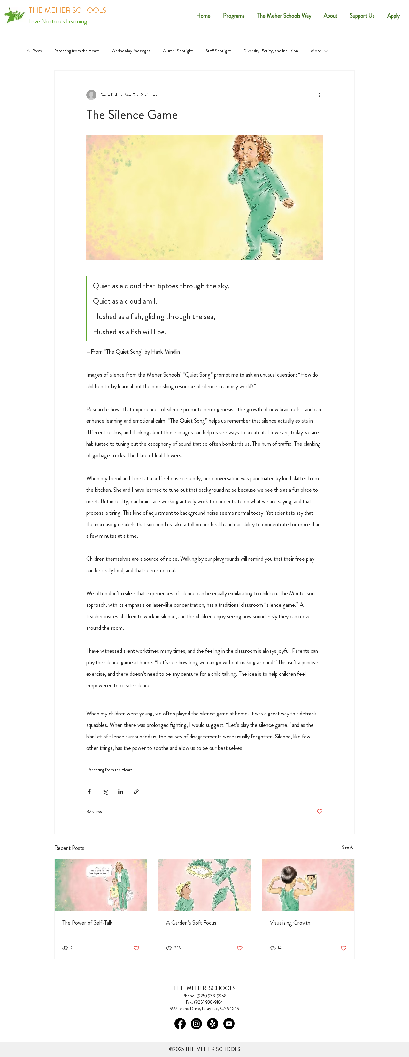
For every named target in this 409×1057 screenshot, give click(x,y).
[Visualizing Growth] (308, 885)
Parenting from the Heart (76, 51)
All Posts (34, 51)
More (316, 51)
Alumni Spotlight (178, 51)
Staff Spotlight (218, 51)
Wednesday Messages (131, 51)
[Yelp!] (212, 1023)
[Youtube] (229, 1023)
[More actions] (319, 95)
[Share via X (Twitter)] (105, 792)
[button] (328, 15)
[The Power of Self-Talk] (101, 885)
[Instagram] (196, 1023)
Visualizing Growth (290, 923)
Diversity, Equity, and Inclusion (270, 51)
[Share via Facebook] (89, 792)
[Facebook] (180, 1023)
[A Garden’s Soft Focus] (204, 885)
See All (348, 847)
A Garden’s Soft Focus (191, 923)
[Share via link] (136, 792)
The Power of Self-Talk (87, 923)
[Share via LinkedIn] (121, 792)
